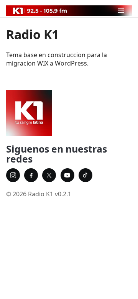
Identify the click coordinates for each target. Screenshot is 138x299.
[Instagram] (13, 175)
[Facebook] (31, 175)
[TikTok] (85, 175)
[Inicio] (69, 113)
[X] (49, 175)
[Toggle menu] (121, 10)
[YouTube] (67, 175)
